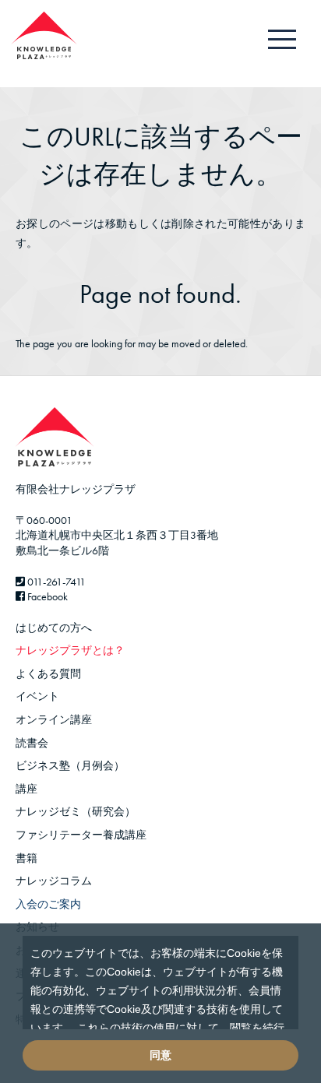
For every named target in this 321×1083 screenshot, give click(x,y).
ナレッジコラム (54, 881)
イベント (37, 696)
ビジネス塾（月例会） (70, 765)
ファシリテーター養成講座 (81, 835)
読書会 (32, 743)
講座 (26, 789)
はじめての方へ (54, 628)
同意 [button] (160, 1055)
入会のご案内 (48, 904)
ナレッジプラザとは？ (70, 650)
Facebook (46, 596)
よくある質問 (48, 673)
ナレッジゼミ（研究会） (76, 811)
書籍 (26, 858)
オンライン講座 (54, 719)
